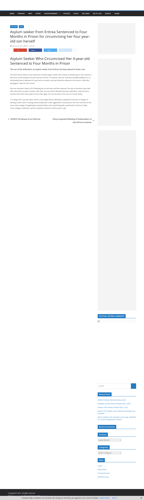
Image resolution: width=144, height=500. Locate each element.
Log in (100, 466)
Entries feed (102, 469)
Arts (30, 13)
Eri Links (85, 13)
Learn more (104, 498)
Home (117, 13)
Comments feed (103, 473)
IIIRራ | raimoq (29, 46)
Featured (14, 26)
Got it (114, 498)
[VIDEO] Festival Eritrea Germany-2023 (112, 400)
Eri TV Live (97, 13)
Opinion (21, 13)
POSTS (76, 13)
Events (108, 13)
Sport (38, 13)
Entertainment (50, 13)
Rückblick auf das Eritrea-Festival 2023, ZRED (114, 404)
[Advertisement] (116, 38)
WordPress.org (103, 477)
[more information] (75, 50)
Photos (66, 13)
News (12, 13)
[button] (58, 13)
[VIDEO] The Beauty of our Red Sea (25, 119)
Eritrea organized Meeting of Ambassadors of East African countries (72, 121)
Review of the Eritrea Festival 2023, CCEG (113, 407)
